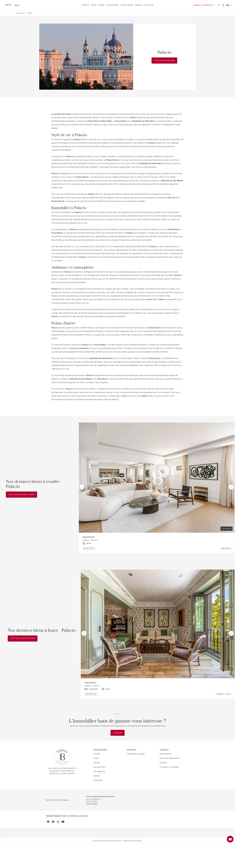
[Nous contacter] (230, 839)
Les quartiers (112, 5)
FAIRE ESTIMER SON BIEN (164, 60)
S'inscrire (117, 733)
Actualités (148, 5)
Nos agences (99, 771)
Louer (93, 5)
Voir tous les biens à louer (22, 638)
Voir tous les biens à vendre (21, 495)
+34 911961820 (91, 804)
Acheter (85, 5)
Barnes (138, 5)
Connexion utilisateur (169, 767)
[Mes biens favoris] (219, 5)
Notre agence (127, 5)
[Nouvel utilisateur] (223, 5)
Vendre (101, 5)
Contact (163, 762)
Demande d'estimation (203, 5)
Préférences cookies (136, 754)
